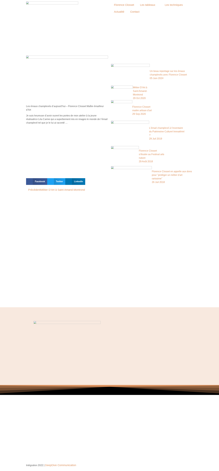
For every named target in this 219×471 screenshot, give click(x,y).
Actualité (119, 11)
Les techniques (174, 4)
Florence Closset (124, 4)
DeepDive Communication (60, 465)
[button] (36, 181)
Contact (134, 11)
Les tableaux (147, 4)
